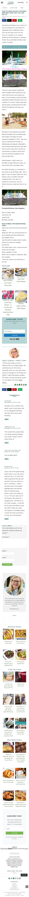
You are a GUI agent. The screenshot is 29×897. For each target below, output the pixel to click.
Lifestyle (5, 7)
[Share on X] (9, 20)
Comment (6, 537)
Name (4, 551)
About (22, 7)
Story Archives (14, 889)
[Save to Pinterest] (14, 20)
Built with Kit (14, 339)
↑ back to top (14, 853)
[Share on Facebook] (4, 20)
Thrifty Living (13, 7)
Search (14, 615)
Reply (6, 419)
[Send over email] (20, 20)
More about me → (14, 608)
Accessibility (14, 887)
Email (4, 557)
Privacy (14, 886)
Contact (14, 885)
